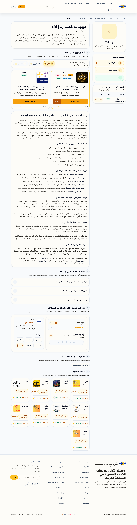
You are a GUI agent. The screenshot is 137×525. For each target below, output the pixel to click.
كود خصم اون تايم (59, 477)
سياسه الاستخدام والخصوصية (34, 514)
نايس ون (61, 503)
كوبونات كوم (68, 263)
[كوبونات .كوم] (120, 6)
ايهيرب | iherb (60, 487)
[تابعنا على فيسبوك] (37, 484)
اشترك (14, 477)
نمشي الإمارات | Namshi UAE (55, 482)
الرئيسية (109, 3)
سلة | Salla (61, 498)
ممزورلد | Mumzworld (57, 472)
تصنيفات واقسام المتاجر (82, 482)
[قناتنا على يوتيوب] (27, 484)
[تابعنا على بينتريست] (32, 484)
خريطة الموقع (85, 493)
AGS (62, 514)
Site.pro (80, 260)
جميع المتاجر (85, 472)
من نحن (66, 3)
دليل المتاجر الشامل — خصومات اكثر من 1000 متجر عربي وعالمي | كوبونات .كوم (97, 18)
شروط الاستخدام (15, 514)
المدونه (73, 3)
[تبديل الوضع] (13, 7)
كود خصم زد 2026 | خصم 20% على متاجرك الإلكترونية (120, 100)
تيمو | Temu (60, 493)
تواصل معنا (108, 10)
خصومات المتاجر (100, 3)
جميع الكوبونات (84, 477)
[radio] (73, 342)
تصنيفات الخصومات (84, 3)
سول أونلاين (42, 260)
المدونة (87, 487)
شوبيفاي (44, 258)
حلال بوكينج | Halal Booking (56, 467)
